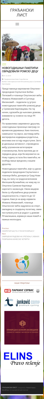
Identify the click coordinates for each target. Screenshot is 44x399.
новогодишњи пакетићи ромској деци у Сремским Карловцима (21, 83)
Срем (4, 64)
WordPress (5, 390)
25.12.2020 (7, 76)
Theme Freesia (30, 387)
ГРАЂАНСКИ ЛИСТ (22, 12)
